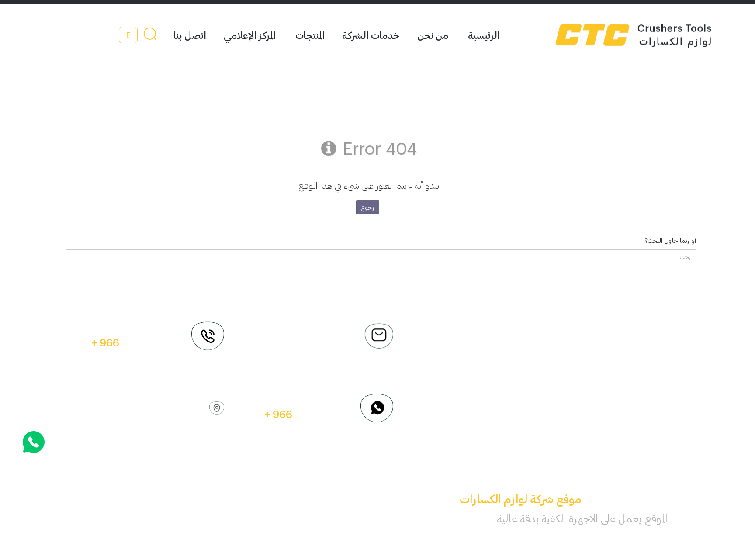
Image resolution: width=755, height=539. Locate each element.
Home (530, 322)
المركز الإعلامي (250, 35)
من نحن (432, 35)
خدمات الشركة (371, 35)
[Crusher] (610, 35)
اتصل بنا (189, 35)
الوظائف (528, 346)
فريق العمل (643, 346)
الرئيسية (484, 35)
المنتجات (310, 35)
